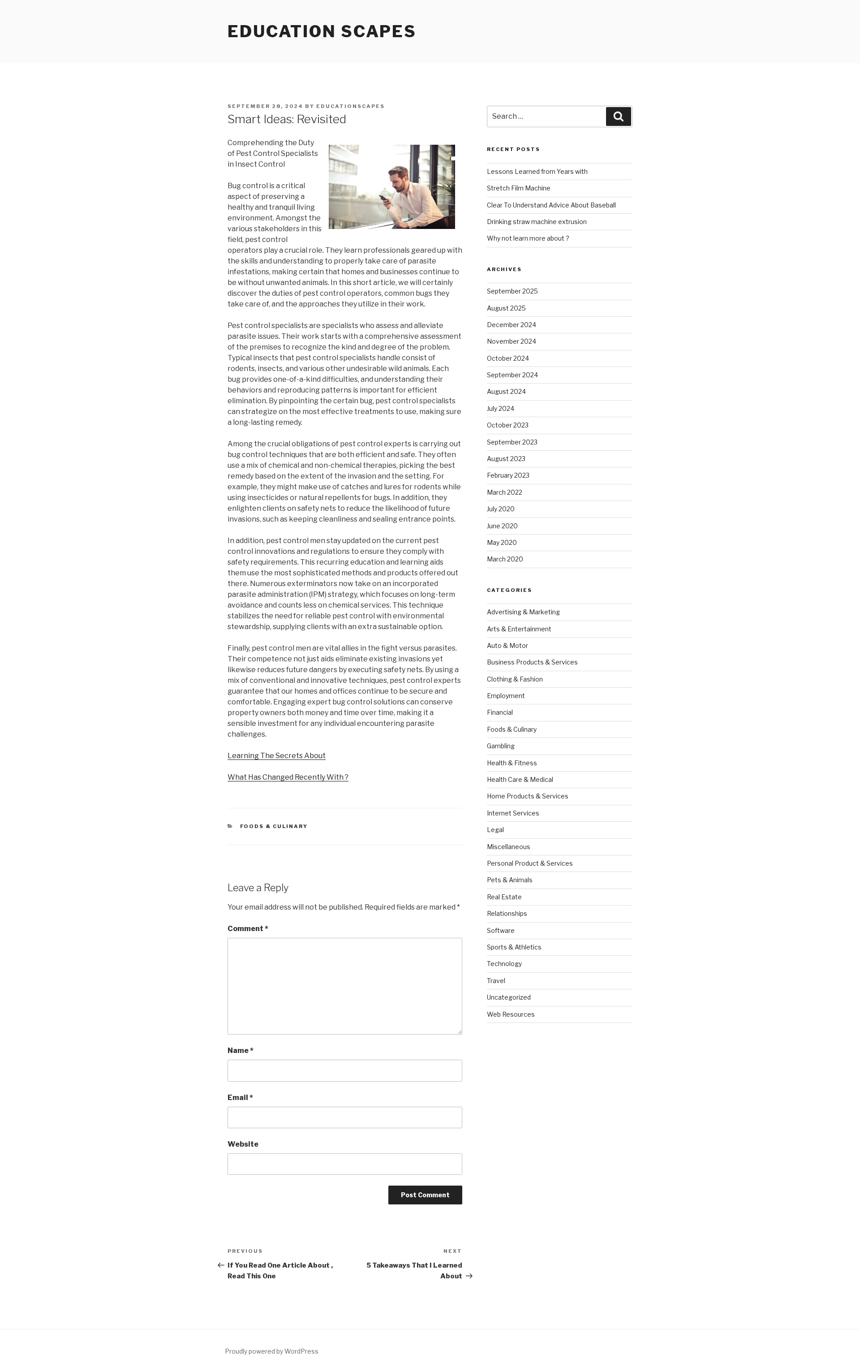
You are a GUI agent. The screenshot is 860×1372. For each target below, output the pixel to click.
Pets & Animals (510, 880)
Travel (496, 980)
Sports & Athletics (514, 947)
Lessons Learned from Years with (537, 171)
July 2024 (500, 408)
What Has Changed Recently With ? (288, 777)
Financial (500, 712)
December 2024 (511, 324)
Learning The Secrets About (277, 755)
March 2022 (504, 492)
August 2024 (506, 391)
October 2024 (508, 358)
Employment (506, 695)
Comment (248, 928)
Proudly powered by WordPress (271, 1351)
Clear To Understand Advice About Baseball (551, 205)
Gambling (501, 746)
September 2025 (512, 291)
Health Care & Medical (520, 779)
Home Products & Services (527, 796)
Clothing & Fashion (515, 679)
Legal (495, 829)
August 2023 (506, 458)
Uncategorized (509, 997)
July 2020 (501, 509)
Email (240, 1097)
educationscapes (350, 106)
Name (241, 1050)
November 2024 (511, 341)
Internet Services (513, 813)
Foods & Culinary (274, 826)
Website (243, 1144)
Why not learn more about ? (528, 238)
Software (501, 930)
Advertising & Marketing (523, 612)
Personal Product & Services (530, 863)
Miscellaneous (508, 846)
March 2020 (505, 559)
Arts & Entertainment (519, 629)
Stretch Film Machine (518, 188)
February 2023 (508, 475)
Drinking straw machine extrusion (537, 221)
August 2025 (506, 308)
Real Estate (504, 897)
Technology (504, 963)
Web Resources (511, 1014)
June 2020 (502, 526)
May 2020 (502, 542)
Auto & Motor (507, 645)
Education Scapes (322, 31)
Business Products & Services (532, 662)
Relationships (507, 913)
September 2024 (512, 375)
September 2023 (512, 442)
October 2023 (508, 425)
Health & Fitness (512, 763)
